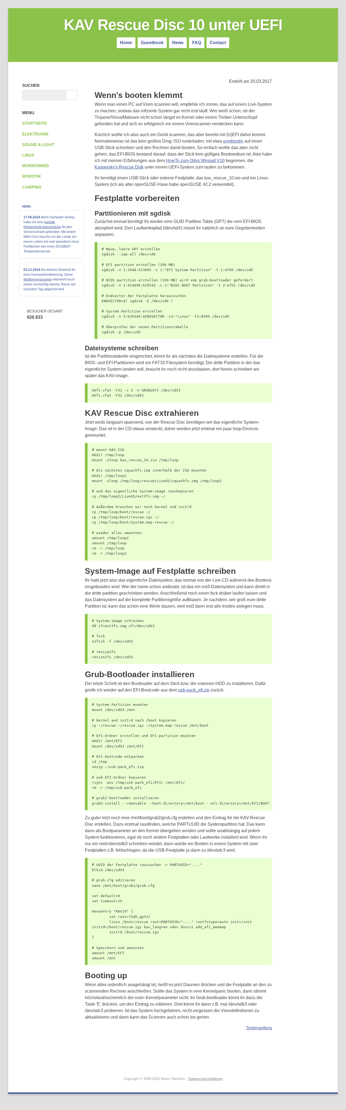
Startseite (34, 123)
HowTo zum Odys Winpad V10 (195, 160)
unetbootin (233, 141)
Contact (218, 42)
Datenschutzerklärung (205, 1079)
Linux (28, 155)
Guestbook (152, 42)
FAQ (196, 42)
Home (126, 42)
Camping (32, 187)
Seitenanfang (259, 1028)
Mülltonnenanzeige (38, 279)
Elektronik (35, 134)
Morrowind (35, 166)
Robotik (31, 176)
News (178, 42)
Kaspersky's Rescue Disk (119, 167)
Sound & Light (38, 145)
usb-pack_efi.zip (193, 690)
